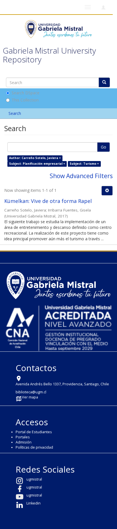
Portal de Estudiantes (34, 432)
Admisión (24, 442)
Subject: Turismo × (84, 164)
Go (103, 147)
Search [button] (15, 113)
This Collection (25, 100)
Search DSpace (25, 92)
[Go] (104, 82)
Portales (23, 437)
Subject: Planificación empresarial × (37, 164)
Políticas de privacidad (34, 447)
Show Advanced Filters (81, 176)
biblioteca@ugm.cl (31, 392)
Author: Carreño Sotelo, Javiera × (35, 158)
